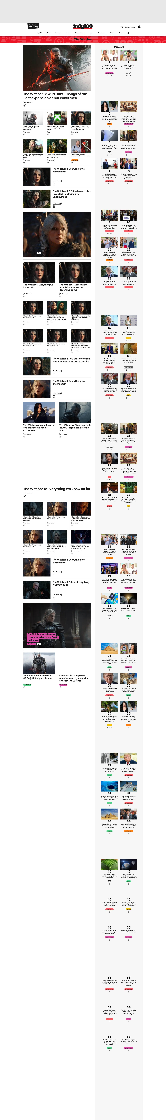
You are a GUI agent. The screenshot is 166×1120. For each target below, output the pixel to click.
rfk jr (128, 395)
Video (112, 33)
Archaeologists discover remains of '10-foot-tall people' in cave (109, 770)
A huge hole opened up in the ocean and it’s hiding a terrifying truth (109, 797)
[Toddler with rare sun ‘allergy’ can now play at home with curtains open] (128, 1081)
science (128, 695)
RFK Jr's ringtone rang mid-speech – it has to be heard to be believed (128, 390)
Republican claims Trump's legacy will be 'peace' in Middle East (109, 283)
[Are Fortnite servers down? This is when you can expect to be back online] (109, 598)
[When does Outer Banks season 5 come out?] (128, 920)
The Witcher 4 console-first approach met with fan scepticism (81, 317)
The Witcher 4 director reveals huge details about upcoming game (56, 546)
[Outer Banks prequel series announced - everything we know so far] (128, 135)
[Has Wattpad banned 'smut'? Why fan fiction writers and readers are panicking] (128, 892)
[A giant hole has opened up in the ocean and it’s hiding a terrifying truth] (109, 785)
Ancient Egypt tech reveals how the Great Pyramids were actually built (109, 661)
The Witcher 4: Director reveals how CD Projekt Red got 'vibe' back (75, 428)
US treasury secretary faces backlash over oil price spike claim (128, 283)
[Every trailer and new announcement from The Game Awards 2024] (81, 537)
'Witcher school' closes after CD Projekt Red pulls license (37, 677)
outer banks (129, 152)
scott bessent (128, 287)
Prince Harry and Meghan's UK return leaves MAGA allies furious (109, 255)
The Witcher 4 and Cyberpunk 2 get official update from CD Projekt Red (57, 317)
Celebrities (101, 33)
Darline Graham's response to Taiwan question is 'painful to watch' (109, 1012)
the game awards (76, 551)
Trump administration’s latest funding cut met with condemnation (109, 982)
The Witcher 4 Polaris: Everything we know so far (71, 584)
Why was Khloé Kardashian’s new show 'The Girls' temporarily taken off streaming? (128, 119)
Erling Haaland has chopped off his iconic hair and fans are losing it (109, 68)
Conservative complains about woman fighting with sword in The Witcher (73, 678)
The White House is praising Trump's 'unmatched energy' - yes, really (109, 361)
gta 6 (128, 73)
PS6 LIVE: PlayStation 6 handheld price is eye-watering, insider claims (109, 147)
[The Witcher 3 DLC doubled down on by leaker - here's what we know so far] (57, 146)
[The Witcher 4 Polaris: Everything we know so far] (36, 590)
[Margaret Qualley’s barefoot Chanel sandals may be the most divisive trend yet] (109, 106)
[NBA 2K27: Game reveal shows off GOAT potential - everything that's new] (109, 1029)
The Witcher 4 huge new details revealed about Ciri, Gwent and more (80, 518)
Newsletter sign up (129, 27)
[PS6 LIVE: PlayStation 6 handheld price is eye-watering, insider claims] (109, 135)
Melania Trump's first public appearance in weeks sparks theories (128, 254)
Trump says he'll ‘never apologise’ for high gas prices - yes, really (109, 904)
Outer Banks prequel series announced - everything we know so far (128, 148)
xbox (49, 132)
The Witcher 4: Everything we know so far (69, 170)
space (128, 615)
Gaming (58, 33)
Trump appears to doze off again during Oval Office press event (109, 227)
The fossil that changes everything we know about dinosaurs (128, 690)
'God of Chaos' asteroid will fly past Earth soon (128, 609)
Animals (109, 725)
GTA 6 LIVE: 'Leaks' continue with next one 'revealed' (128, 67)
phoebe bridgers (128, 1048)
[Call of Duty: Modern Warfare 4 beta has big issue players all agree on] (109, 428)
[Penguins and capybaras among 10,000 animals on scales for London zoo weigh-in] (109, 706)
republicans (109, 1018)
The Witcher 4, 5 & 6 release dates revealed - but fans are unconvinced (72, 194)
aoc (109, 476)
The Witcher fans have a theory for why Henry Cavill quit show (43, 637)
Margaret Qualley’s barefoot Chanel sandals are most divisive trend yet (109, 119)
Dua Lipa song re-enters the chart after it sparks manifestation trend (109, 580)
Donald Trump (109, 367)
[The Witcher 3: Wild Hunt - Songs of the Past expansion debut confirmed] (57, 67)
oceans (109, 803)
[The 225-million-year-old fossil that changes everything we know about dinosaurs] (128, 678)
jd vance (109, 506)
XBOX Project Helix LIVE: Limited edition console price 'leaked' (128, 360)
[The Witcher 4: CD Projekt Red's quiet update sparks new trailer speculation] (81, 118)
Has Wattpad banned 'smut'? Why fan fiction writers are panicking (128, 904)
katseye (129, 1018)
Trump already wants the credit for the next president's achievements (128, 176)
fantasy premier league (109, 1100)
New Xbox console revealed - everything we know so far (109, 876)
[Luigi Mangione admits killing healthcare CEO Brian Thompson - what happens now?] (128, 813)
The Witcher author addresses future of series (80, 155)
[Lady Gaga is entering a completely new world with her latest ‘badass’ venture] (109, 1110)
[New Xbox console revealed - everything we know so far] (109, 864)
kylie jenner (128, 667)
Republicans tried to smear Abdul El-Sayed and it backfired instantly (129, 227)
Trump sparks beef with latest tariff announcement (109, 690)
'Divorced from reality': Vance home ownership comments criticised (109, 499)
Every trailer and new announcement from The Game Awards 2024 (80, 546)
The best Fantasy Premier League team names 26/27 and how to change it (109, 1094)
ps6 (109, 152)
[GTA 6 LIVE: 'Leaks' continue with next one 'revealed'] (128, 54)
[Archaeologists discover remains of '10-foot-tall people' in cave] (109, 757)
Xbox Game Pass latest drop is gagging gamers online (55, 128)
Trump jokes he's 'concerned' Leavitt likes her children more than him (109, 176)
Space (128, 881)
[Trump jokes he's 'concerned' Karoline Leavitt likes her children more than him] (109, 163)
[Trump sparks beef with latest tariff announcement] (109, 678)
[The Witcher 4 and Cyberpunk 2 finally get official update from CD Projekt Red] (57, 307)
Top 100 (39, 33)
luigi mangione (128, 831)
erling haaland (109, 73)
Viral (91, 33)
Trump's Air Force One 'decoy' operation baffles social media (129, 797)
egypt (109, 667)
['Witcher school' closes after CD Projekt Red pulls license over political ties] (39, 663)
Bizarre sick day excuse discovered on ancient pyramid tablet (109, 825)
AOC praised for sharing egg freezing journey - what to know (109, 470)
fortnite (109, 615)
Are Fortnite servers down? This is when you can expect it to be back (109, 610)
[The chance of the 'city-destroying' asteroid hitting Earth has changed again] (128, 864)
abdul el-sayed (128, 231)
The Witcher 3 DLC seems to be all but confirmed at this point (33, 156)
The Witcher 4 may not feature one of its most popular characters (39, 428)
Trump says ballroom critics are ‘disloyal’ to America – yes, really (128, 770)
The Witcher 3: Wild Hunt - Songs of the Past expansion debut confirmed (55, 96)
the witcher (28, 102)
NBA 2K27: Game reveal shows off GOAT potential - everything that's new (109, 1042)
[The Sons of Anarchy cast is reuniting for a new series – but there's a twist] (128, 539)
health (128, 1100)
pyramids (109, 831)
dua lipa (109, 587)
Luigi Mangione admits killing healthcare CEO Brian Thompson (128, 825)
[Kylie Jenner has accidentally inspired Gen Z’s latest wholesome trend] (128, 648)
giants (109, 775)
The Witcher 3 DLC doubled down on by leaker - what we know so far (56, 156)
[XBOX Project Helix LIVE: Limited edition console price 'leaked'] (128, 348)
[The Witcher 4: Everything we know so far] (36, 177)
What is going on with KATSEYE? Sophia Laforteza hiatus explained (128, 1012)
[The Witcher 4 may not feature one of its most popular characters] (39, 412)
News (48, 33)
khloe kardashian (128, 123)
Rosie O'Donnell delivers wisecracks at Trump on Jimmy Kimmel (109, 932)
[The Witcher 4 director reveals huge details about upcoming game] (57, 537)
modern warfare (109, 447)
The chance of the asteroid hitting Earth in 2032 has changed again (129, 876)
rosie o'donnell (109, 937)
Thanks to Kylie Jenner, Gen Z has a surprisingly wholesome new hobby (128, 660)
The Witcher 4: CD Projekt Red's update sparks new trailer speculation (80, 128)
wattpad (128, 909)
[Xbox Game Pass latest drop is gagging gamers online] (57, 118)
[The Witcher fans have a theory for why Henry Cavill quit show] (57, 625)
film (129, 506)
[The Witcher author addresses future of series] (81, 146)
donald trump (109, 181)
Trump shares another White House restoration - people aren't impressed (129, 983)
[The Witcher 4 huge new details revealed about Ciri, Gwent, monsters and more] (81, 509)
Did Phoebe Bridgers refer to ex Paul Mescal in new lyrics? (129, 1041)
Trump (68, 33)
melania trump (128, 259)
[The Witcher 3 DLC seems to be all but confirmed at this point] (33, 146)
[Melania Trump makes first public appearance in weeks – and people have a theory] (128, 242)
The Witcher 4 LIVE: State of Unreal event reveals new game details (72, 360)
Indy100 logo (83, 26)
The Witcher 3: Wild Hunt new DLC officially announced (31, 128)
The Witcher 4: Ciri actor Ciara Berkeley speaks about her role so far (41, 246)
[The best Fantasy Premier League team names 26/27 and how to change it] (109, 1081)
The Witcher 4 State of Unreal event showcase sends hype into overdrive (80, 345)
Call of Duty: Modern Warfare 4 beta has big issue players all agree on (109, 440)
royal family (109, 259)
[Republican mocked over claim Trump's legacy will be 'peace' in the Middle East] (109, 271)
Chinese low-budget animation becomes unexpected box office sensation (128, 500)
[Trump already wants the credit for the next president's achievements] (128, 163)
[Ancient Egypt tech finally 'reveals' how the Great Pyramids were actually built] (109, 648)
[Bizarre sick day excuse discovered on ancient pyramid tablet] (109, 813)
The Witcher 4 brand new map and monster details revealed (32, 518)
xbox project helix (128, 367)
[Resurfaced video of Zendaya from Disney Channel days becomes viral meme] (128, 320)
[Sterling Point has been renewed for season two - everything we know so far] (128, 1110)
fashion (109, 123)
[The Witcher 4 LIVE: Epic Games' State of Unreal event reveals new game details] (36, 366)
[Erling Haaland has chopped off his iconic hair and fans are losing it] (109, 54)
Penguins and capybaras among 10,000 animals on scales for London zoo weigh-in (109, 719)
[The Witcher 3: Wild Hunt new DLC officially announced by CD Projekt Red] (33, 118)
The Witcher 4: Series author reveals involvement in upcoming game (73, 287)
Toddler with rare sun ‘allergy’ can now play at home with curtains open (128, 1094)
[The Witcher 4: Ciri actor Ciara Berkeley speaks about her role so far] (57, 234)
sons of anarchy (128, 558)
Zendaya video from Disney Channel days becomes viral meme (128, 332)
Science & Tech (80, 33)
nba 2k (109, 1048)
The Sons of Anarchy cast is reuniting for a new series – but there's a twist (128, 552)
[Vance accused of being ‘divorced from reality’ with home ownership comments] (109, 487)
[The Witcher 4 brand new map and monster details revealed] (33, 509)
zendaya (128, 338)
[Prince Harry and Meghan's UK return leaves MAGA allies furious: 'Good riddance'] (109, 242)
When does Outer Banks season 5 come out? (128, 931)
